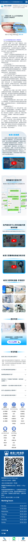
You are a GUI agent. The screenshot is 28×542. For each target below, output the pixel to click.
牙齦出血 (14, 440)
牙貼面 (13, 423)
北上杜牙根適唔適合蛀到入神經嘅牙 (12, 40)
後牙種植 (5, 414)
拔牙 (14, 442)
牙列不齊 (22, 423)
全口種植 (5, 421)
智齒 (14, 438)
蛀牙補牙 (14, 435)
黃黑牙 (13, 416)
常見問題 (14, 421)
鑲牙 (5, 440)
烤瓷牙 (5, 442)
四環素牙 (14, 418)
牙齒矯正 (22, 411)
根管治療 (21, 34)
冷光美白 (14, 411)
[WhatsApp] (23, 538)
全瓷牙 (5, 435)
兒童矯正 (22, 414)
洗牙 (14, 414)
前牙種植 (5, 411)
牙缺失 (5, 438)
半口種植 (5, 418)
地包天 (22, 421)
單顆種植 (5, 416)
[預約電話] (4, 538)
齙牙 (22, 418)
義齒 (5, 445)
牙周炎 (13, 445)
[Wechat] (14, 538)
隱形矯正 (22, 416)
